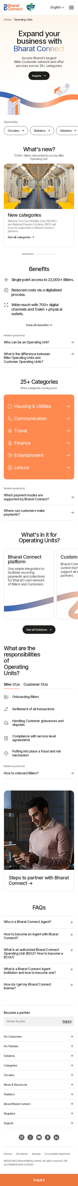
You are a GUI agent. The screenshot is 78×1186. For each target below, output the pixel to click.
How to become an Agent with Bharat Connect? (31, 936)
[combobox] (58, 7)
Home (7, 19)
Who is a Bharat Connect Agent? (27, 922)
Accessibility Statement (57, 1153)
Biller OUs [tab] (12, 684)
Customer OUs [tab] (35, 684)
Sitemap (36, 1153)
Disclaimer (22, 1153)
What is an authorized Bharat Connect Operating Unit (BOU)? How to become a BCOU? (33, 953)
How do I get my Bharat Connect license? (27, 986)
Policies (8, 1153)
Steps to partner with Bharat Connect (39, 880)
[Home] (13, 7)
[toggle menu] (71, 7)
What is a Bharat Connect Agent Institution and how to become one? (30, 971)
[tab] (39, 406)
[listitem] (39, 205)
